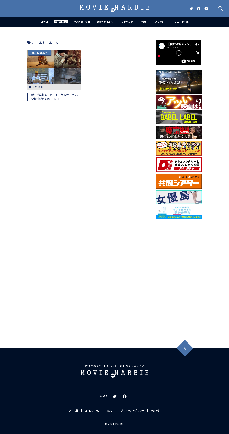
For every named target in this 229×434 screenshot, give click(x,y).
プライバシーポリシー (132, 410)
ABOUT (110, 410)
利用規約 (155, 410)
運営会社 (73, 410)
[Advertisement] (179, 275)
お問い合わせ (92, 410)
